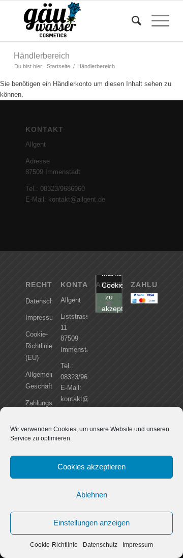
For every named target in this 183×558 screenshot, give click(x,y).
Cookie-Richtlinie (54, 544)
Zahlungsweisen (38, 403)
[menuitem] (131, 21)
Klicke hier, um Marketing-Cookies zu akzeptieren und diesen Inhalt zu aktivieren (112, 302)
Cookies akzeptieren (91, 466)
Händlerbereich (42, 55)
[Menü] (155, 21)
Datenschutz (100, 544)
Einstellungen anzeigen (91, 522)
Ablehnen (91, 494)
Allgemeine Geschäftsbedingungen (38, 380)
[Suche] (131, 21)
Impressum (138, 544)
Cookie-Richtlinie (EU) (38, 346)
